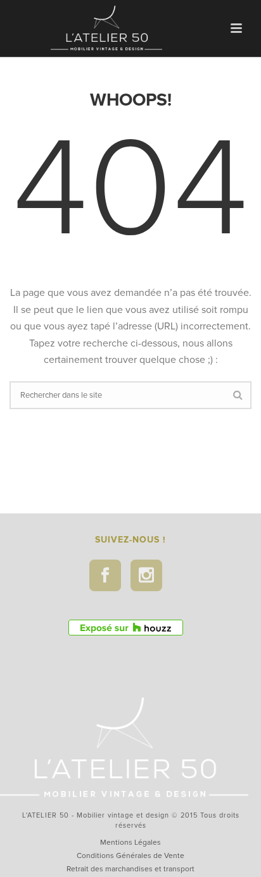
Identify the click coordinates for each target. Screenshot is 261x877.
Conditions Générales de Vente (130, 855)
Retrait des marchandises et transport (130, 868)
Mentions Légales (130, 842)
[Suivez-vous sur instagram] (146, 575)
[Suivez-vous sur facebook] (105, 575)
